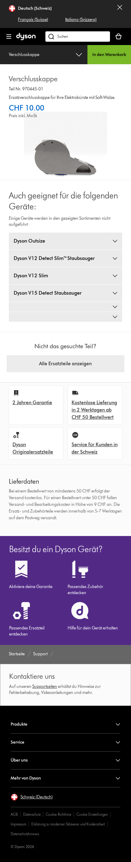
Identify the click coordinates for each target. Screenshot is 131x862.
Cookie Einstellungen (92, 814)
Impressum (18, 824)
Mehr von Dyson (26, 778)
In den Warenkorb (109, 54)
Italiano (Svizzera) (81, 19)
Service (17, 742)
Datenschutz (32, 814)
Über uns (19, 760)
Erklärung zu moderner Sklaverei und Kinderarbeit (68, 824)
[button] (32, 797)
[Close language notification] (119, 14)
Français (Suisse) (33, 19)
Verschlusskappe (24, 54)
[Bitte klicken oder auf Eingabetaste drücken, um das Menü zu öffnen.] (9, 36)
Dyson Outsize (29, 241)
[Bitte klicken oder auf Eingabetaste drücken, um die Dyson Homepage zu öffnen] (26, 38)
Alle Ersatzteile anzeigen (65, 363)
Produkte (19, 724)
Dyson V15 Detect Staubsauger (48, 293)
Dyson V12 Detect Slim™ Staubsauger (54, 258)
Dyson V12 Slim (31, 276)
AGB (14, 814)
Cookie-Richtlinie (58, 814)
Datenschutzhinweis (25, 834)
